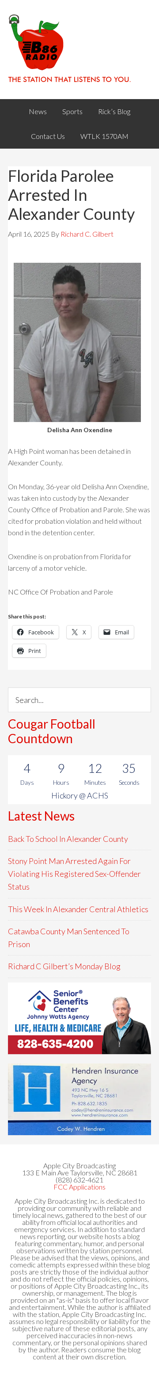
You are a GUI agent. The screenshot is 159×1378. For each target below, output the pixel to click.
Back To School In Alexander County (68, 839)
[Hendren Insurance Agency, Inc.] (79, 1099)
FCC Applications (79, 1186)
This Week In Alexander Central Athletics (78, 909)
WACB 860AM (79, 49)
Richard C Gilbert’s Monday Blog (64, 966)
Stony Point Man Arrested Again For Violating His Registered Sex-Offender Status (74, 874)
